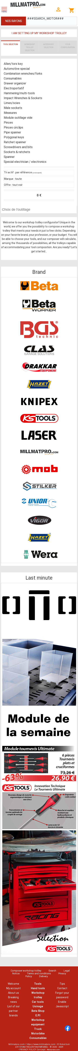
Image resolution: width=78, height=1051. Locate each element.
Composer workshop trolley (26, 970)
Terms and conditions (39, 973)
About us (13, 992)
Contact (62, 988)
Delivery (43, 976)
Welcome (13, 983)
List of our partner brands (13, 1011)
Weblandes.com (53, 1050)
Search (52, 970)
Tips (62, 983)
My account (13, 988)
